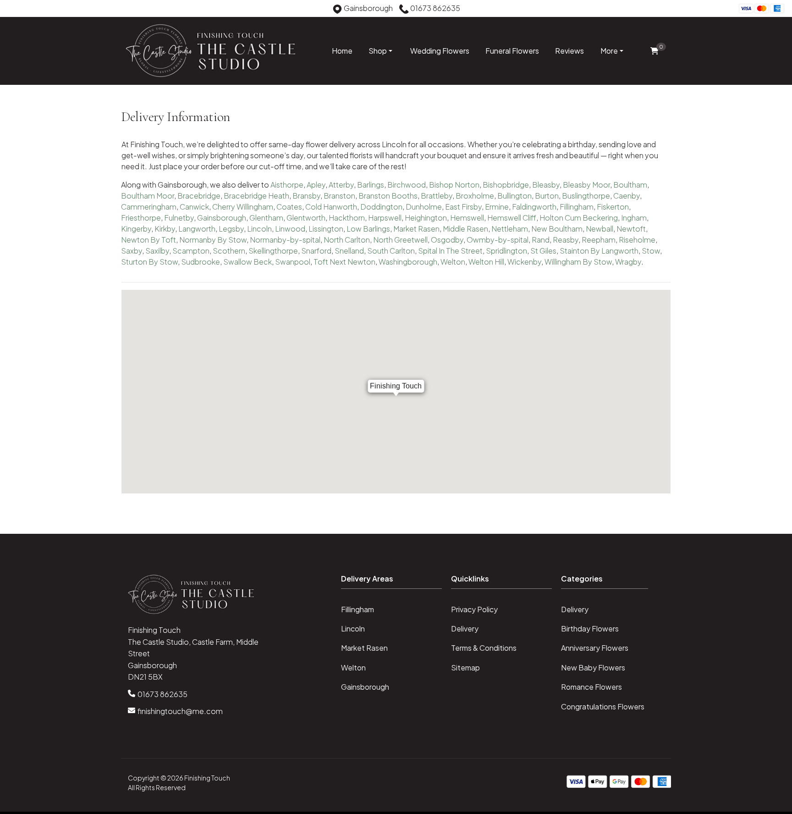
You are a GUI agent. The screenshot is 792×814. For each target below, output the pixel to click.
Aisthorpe (286, 184)
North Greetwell (400, 239)
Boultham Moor (147, 195)
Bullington (514, 195)
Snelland (349, 250)
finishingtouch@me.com (180, 711)
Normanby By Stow (213, 239)
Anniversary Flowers (594, 648)
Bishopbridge (506, 184)
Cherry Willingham (242, 206)
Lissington (325, 228)
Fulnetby (179, 217)
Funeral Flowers (512, 50)
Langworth (196, 228)
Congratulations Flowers (602, 706)
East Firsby (463, 206)
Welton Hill (486, 261)
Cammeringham (148, 206)
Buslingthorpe (586, 195)
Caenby (626, 195)
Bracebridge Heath (256, 195)
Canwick (194, 206)
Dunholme (424, 206)
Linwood (290, 228)
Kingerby (136, 228)
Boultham (630, 184)
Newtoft (631, 228)
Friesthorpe (141, 217)
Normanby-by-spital (285, 239)
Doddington (381, 206)
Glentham (266, 217)
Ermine (497, 206)
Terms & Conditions (484, 648)
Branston (339, 195)
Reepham (599, 239)
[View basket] (654, 51)
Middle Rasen (465, 228)
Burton (547, 195)
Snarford (316, 250)
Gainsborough (221, 217)
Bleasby (546, 184)
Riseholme (637, 239)
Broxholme (475, 195)
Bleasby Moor (586, 184)
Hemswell (467, 217)
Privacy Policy (474, 609)
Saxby (131, 250)
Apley (316, 184)
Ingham (634, 217)
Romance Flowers (591, 687)
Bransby (306, 195)
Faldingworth (534, 206)
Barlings (370, 184)
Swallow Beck (247, 261)
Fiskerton (613, 206)
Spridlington (506, 250)
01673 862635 (162, 694)
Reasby (565, 239)
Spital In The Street (450, 250)
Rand (541, 239)
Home (342, 50)
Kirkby (164, 228)
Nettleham (509, 228)
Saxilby (157, 250)
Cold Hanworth (331, 206)
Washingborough (408, 261)
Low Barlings (368, 228)
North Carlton (347, 239)
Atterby (341, 184)
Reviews (569, 50)
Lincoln (259, 228)
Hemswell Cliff (511, 217)
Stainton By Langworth (599, 250)
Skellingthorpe (273, 250)
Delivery (464, 628)
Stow (651, 250)
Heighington (426, 217)
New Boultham (557, 228)
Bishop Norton (454, 184)
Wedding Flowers (439, 50)
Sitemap (465, 667)
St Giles (543, 250)
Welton (452, 261)
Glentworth (305, 217)
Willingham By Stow (578, 261)
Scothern (229, 250)
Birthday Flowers (590, 628)
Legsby (231, 228)
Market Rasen (416, 228)
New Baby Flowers (593, 667)
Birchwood (406, 184)
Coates (289, 206)
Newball (599, 228)
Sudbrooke (200, 261)
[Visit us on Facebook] (13, 9)
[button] (396, 581)
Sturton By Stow (149, 261)
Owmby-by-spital (497, 239)
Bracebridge (198, 195)
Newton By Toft (148, 239)
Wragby (628, 261)
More (609, 50)
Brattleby (436, 195)
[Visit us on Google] (27, 9)
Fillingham (577, 206)
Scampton (190, 250)
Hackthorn (347, 217)
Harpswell (385, 217)
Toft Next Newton (344, 261)
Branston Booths (388, 195)
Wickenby (524, 261)
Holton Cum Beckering (578, 217)
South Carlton (391, 250)
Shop (377, 51)
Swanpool (292, 261)
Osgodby (447, 239)
